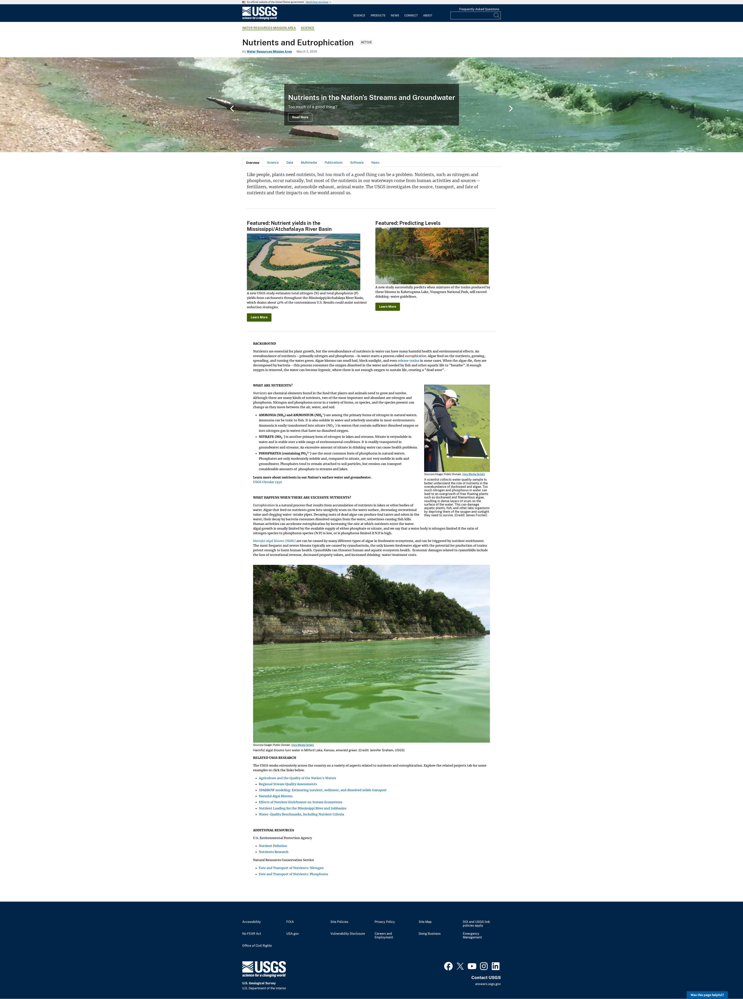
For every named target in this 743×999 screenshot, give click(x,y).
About (427, 15)
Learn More (259, 317)
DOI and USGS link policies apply (476, 923)
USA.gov (292, 933)
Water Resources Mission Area (269, 28)
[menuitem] (359, 13)
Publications (333, 162)
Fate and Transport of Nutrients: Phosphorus (293, 874)
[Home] (259, 19)
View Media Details (473, 474)
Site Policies (339, 922)
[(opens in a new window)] (448, 965)
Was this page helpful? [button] (707, 995)
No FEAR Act (251, 933)
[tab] (252, 162)
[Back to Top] (729, 985)
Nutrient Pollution (273, 846)
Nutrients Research (273, 852)
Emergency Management (472, 935)
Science (359, 15)
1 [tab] (365, 144)
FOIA (290, 922)
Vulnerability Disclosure (347, 933)
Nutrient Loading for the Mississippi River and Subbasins (302, 808)
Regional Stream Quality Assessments (288, 784)
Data (289, 162)
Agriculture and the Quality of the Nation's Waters (297, 778)
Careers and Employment (384, 935)
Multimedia (309, 162)
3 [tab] (377, 144)
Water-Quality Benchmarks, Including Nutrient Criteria (301, 814)
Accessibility (251, 922)
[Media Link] (457, 429)
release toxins (408, 360)
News (395, 15)
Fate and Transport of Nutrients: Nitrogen (291, 868)
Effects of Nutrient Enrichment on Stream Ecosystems (300, 802)
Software (357, 162)
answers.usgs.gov (488, 984)
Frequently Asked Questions (479, 9)
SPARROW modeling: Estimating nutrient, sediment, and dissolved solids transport (323, 790)
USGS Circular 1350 (267, 482)
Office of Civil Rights (257, 945)
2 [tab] (371, 144)
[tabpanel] (371, 104)
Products (378, 15)
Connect (411, 15)
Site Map (425, 922)
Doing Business (430, 933)
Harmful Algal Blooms (276, 796)
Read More (300, 117)
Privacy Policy (385, 922)
